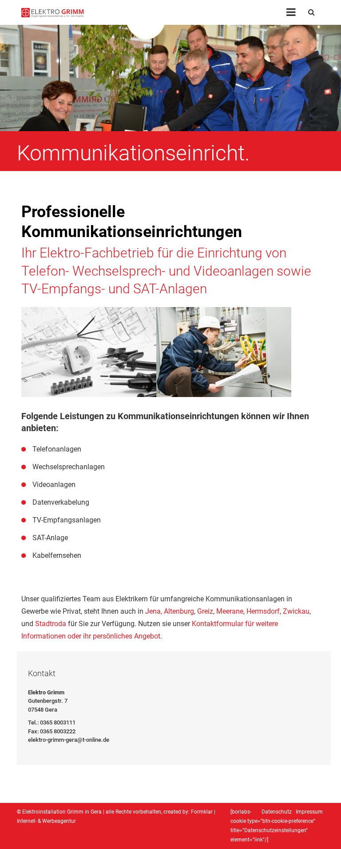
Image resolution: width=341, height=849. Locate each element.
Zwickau (296, 611)
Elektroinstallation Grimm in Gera (62, 812)
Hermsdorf (263, 611)
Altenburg (179, 611)
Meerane (229, 611)
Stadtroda (50, 623)
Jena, (153, 611)
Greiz (205, 611)
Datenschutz (277, 812)
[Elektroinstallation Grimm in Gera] (52, 12)
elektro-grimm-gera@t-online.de (68, 739)
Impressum (309, 812)
